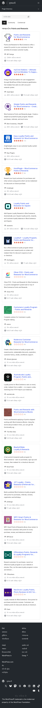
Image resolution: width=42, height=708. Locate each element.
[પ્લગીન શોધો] (28, 17)
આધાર (4, 649)
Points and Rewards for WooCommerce (22, 36)
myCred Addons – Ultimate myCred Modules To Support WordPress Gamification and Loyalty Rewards (26, 71)
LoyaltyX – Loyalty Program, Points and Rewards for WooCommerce (25, 239)
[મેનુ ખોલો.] (39, 3)
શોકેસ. (24, 628)
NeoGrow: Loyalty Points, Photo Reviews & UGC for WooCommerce (24, 591)
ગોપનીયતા (5, 639)
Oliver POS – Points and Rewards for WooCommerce (26, 273)
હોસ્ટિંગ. (4, 635)
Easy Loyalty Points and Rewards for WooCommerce (26, 137)
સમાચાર (4, 632)
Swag (25, 656)
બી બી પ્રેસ (5, 669)
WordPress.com (7, 662)
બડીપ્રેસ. (5, 672)
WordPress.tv (7, 656)
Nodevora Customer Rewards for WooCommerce (26, 341)
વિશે (3, 628)
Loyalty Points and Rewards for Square (22, 204)
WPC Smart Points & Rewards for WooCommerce (26, 518)
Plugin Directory (7, 9)
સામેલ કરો (25, 645)
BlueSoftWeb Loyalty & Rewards (21, 448)
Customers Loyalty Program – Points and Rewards (25, 308)
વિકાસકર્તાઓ (6, 652)
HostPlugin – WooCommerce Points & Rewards (26, 169)
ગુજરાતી (9, 681)
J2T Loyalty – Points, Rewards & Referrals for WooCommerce (24, 483)
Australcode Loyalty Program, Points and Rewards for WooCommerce (26, 376)
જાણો (4, 645)
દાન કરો (24, 652)
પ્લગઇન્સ (25, 635)
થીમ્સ (24, 632)
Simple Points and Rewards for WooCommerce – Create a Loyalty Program (25, 105)
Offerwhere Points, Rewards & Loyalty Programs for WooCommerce (26, 553)
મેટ (3, 665)
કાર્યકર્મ (24, 649)
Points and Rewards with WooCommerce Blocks (24, 411)
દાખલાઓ (25, 639)
